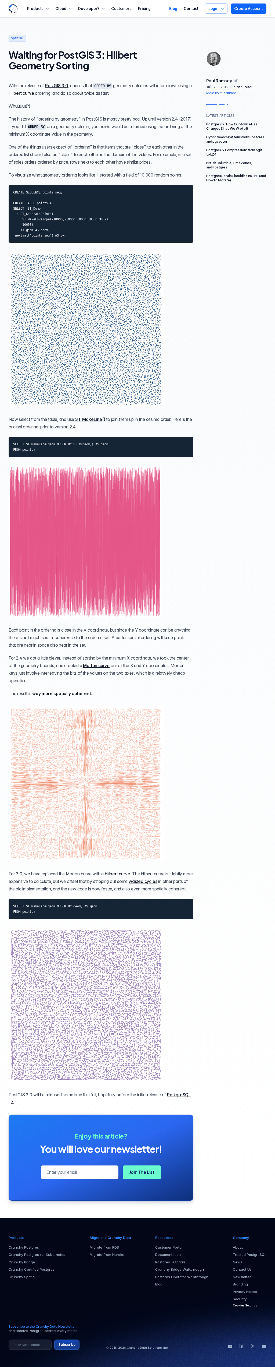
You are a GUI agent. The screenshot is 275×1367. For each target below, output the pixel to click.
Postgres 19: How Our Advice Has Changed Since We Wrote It (231, 126)
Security (240, 1299)
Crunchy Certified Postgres (32, 1269)
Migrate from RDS (104, 1247)
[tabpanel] (236, 86)
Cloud (60, 8)
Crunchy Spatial (22, 1277)
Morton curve (96, 665)
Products (35, 8)
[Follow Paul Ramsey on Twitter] (236, 81)
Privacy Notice (245, 1292)
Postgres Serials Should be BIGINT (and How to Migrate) (236, 178)
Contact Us (242, 1269)
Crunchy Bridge (22, 1262)
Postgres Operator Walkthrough (181, 1277)
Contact (191, 8)
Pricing (144, 8)
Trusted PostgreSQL (249, 1254)
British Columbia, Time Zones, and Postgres (229, 165)
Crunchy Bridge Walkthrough (179, 1269)
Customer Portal (168, 1247)
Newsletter (242, 1277)
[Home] (13, 8)
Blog (173, 8)
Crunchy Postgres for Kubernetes (37, 1254)
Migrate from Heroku (107, 1254)
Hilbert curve (21, 93)
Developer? (88, 8)
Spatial (17, 38)
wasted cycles (143, 881)
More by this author (221, 93)
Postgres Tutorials (170, 1262)
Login (213, 8)
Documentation (168, 1254)
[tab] (213, 58)
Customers (121, 8)
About (238, 1247)
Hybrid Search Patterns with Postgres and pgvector (235, 139)
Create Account (248, 8)
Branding (240, 1284)
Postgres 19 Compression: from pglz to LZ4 (234, 152)
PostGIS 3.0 (56, 85)
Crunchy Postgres (24, 1247)
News (237, 1262)
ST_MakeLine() (90, 419)
